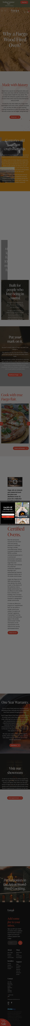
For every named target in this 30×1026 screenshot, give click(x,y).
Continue (7, 516)
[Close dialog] (28, 503)
